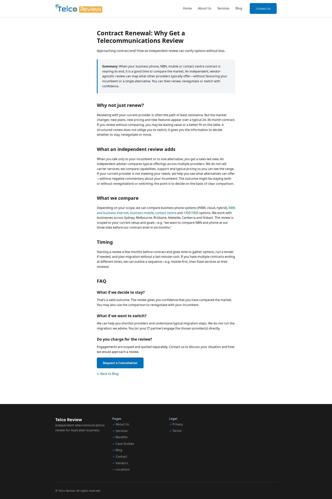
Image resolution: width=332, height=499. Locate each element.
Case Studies (125, 444)
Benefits (122, 437)
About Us (204, 8)
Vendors (122, 463)
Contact (121, 456)
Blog (239, 8)
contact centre (165, 213)
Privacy (178, 424)
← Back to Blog (108, 374)
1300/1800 (190, 213)
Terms (177, 431)
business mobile (142, 213)
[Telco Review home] (78, 8)
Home (187, 8)
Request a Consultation (120, 363)
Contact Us (263, 8)
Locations (123, 469)
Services (223, 8)
